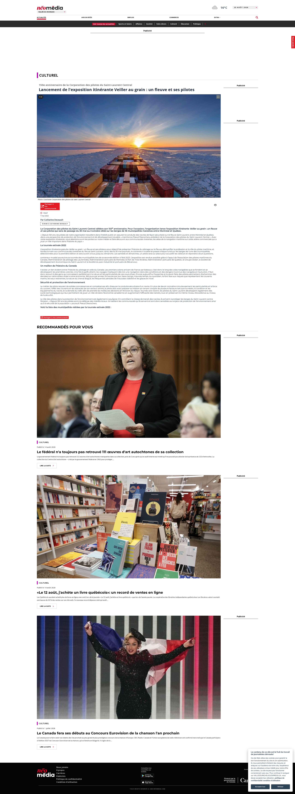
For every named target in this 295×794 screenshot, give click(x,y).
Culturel (173, 24)
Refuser (280, 787)
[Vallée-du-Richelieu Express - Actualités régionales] (50, 8)
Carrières (60, 773)
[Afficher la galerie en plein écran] (218, 96)
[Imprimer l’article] (215, 205)
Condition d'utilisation (66, 782)
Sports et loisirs (125, 24)
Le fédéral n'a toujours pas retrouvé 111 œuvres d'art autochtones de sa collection (110, 452)
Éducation (185, 24)
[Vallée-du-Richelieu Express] (46, 775)
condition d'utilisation (271, 780)
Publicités (60, 776)
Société (149, 24)
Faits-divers (161, 24)
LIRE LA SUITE (45, 466)
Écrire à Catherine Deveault (55, 224)
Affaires (139, 24)
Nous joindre (62, 767)
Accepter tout (260, 787)
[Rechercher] (257, 17)
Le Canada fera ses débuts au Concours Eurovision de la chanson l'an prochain (108, 733)
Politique (197, 24)
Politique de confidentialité (69, 779)
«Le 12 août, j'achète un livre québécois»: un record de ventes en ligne (100, 592)
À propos (60, 770)
